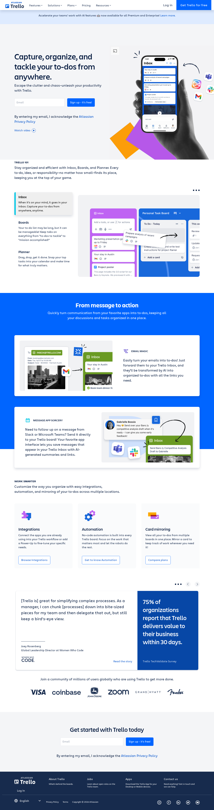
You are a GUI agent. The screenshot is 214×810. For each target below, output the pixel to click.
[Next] (197, 584)
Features (34, 5)
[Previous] (188, 584)
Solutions (54, 5)
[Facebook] (169, 802)
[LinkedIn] (178, 802)
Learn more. (167, 15)
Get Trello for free (193, 5)
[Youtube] (198, 802)
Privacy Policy (52, 801)
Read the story (122, 661)
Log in (167, 5)
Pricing (86, 5)
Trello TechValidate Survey (159, 661)
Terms (65, 801)
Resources (102, 5)
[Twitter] (188, 802)
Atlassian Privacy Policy (139, 755)
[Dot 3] (199, 190)
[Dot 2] (196, 190)
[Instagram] (159, 802)
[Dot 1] (193, 190)
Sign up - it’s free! (81, 102)
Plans (71, 5)
